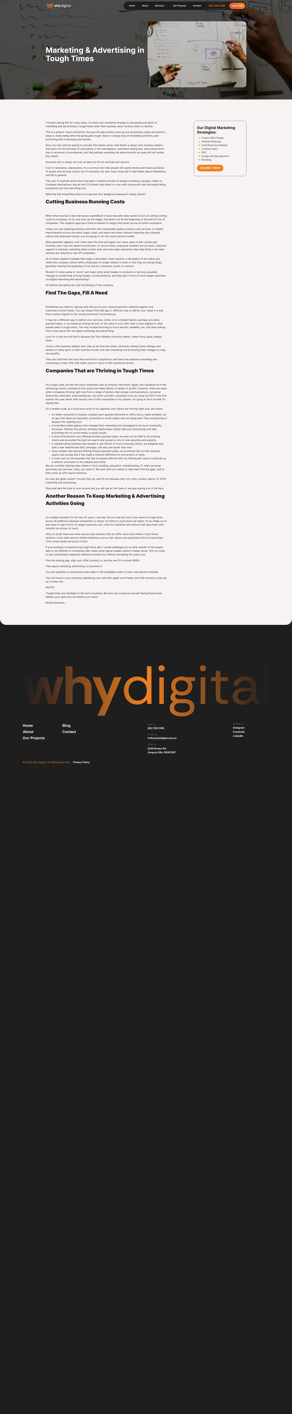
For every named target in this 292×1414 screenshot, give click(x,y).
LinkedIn (238, 736)
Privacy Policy (81, 762)
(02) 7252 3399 (156, 728)
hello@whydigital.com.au (162, 738)
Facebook (239, 732)
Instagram (239, 727)
